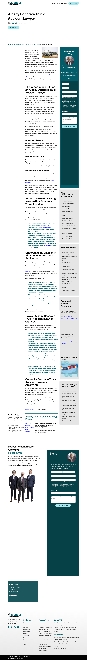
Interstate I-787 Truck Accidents (69, 226)
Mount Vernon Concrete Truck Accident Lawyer (69, 278)
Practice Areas (26, 631)
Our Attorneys (29, 6)
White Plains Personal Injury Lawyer (68, 417)
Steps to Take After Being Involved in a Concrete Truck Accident (15, 421)
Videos (24, 644)
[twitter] (15, 627)
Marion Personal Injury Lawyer (69, 391)
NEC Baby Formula (43, 644)
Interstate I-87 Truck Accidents (69, 228)
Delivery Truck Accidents (67, 211)
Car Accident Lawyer (43, 623)
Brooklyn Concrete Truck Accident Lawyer (69, 286)
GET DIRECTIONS (13, 595)
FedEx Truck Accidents (67, 223)
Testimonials (26, 635)
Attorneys (25, 627)
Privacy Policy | (22, 656)
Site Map (28, 656)
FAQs (24, 637)
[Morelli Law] (16, 3)
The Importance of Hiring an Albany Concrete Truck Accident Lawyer (15, 418)
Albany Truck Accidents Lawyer (32, 44)
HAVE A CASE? (13, 27)
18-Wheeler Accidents (67, 201)
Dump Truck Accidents (67, 218)
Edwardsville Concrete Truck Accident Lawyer (68, 282)
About (21, 6)
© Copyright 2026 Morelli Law (15, 658)
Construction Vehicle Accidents (69, 208)
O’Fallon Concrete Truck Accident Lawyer (69, 257)
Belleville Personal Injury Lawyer (69, 403)
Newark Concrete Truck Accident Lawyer (69, 274)
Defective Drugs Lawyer (44, 642)
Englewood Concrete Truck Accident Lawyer (68, 261)
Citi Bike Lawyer (42, 648)
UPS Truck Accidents (67, 236)
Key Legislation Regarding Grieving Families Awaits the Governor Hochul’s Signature (46, 425)
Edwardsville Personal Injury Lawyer (68, 397)
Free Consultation (63, 3)
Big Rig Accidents (66, 206)
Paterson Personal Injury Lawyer (69, 420)
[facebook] (8, 627)
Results (25, 633)
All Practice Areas (43, 650)
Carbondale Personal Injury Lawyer (68, 409)
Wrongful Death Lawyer (44, 629)
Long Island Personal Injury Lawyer (68, 413)
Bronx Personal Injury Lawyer (68, 400)
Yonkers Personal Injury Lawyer (69, 393)
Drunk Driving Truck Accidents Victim (69, 214)
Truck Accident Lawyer (44, 625)
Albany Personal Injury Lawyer (17, 44)
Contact (64, 6)
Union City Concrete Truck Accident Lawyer (68, 270)
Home (24, 623)
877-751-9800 (74, 3)
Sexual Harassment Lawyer (45, 646)
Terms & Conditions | (13, 656)
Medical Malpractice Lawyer (45, 631)
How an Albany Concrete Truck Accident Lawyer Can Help (16, 428)
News (24, 640)
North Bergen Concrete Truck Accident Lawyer (68, 253)
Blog (24, 642)
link (70, 77)
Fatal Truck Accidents (67, 220)
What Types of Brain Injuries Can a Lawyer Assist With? (66, 627)
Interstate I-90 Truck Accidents (69, 231)
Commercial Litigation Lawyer (45, 640)
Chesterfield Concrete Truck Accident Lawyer (68, 265)
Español (54, 3)
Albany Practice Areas (39, 6)
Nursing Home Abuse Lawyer (45, 633)
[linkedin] (11, 627)
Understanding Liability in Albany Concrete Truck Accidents (14, 425)
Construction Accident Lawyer (45, 627)
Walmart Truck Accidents (68, 238)
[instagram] (18, 627)
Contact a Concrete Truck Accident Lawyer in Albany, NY (15, 431)
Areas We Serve (49, 6)
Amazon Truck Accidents (68, 203)
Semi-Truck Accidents (67, 233)
